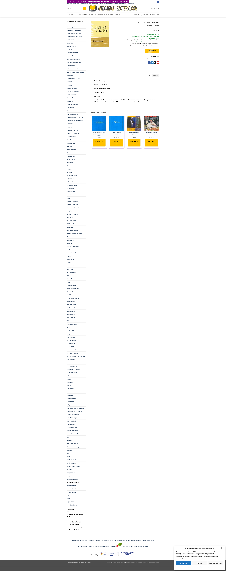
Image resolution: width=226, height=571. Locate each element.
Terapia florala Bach (72, 479)
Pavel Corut (70, 346)
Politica (69, 376)
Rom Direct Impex (72, 418)
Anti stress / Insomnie (73, 59)
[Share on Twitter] (152, 62)
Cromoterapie (71, 143)
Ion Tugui (69, 256)
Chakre (69, 111)
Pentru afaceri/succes (73, 350)
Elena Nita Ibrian (72, 185)
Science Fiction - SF (72, 434)
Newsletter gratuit (100, 15)
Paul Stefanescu (71, 340)
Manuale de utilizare (73, 288)
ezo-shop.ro (95, 3)
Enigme (69, 198)
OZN (68, 327)
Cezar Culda (70, 107)
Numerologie (71, 314)
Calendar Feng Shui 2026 (74, 36)
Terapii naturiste (71, 485)
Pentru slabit (70, 363)
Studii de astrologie (72, 443)
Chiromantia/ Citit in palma (75, 120)
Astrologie (70, 75)
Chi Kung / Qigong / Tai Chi (75, 117)
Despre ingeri (71, 159)
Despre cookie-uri (136, 540)
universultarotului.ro (121, 3)
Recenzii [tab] (155, 75)
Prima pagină (141, 22)
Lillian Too (70, 269)
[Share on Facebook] (149, 62)
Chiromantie (70, 123)
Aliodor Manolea (72, 56)
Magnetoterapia (71, 285)
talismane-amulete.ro (88, 3)
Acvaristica (70, 43)
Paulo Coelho (71, 343)
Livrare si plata (82, 546)
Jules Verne (70, 259)
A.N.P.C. (82, 540)
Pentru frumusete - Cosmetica (76, 356)
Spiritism (69, 440)
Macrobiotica (71, 279)
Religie (69, 405)
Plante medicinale (72, 372)
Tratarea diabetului (72, 489)
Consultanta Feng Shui (73, 133)
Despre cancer (71, 156)
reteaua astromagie (94, 540)
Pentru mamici (71, 359)
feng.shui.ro (69, 3)
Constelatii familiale (73, 130)
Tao (68, 453)
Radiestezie (70, 388)
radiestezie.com (130, 3)
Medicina (69, 295)
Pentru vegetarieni (72, 366)
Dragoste (69, 169)
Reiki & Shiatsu (71, 398)
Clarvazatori (70, 127)
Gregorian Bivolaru (72, 230)
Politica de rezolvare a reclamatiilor (98, 546)
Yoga (68, 498)
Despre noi (75, 540)
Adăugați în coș (152, 51)
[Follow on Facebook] (158, 2)
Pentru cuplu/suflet (72, 353)
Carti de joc (70, 101)
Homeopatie (70, 240)
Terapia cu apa (71, 472)
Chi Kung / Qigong (72, 114)
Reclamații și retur (148, 540)
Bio (86, 540)
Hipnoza (69, 237)
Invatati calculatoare (73, 250)
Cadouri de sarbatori (73, 91)
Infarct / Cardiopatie (73, 246)
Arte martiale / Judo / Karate (75, 72)
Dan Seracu (70, 146)
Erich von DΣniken (72, 204)
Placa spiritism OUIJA (73, 369)
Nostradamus (71, 311)
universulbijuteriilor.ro (78, 3)
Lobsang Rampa (71, 272)
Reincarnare (70, 401)
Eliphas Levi (70, 188)
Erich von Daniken (72, 201)
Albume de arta (71, 46)
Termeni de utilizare (107, 540)
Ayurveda (69, 81)
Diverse (69, 166)
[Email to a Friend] (155, 62)
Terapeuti (69, 469)
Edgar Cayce (70, 178)
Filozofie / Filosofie (72, 214)
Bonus (73, 15)
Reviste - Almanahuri (73, 414)
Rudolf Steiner (71, 424)
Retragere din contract (141, 546)
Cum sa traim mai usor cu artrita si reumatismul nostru (99, 134)
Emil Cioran (70, 195)
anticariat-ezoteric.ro (103, 3)
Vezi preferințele (215, 563)
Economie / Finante (72, 175)
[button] (222, 548)
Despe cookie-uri (192, 567)
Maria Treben (71, 292)
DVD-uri (69, 172)
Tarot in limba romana (73, 466)
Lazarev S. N (70, 266)
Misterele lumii (71, 304)
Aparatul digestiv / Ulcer (74, 62)
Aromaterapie (71, 65)
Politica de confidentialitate (122, 540)
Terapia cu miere (71, 476)
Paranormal (70, 330)
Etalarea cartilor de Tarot (74, 208)
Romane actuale (71, 421)
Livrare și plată (87, 15)
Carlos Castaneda (72, 94)
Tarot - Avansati (71, 459)
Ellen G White (71, 191)
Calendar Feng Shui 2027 (74, 33)
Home (68, 15)
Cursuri (110, 15)
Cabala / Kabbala (72, 88)
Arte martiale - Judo (73, 69)
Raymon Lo (70, 395)
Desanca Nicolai (71, 149)
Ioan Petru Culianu (72, 253)
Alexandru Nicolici (72, 52)
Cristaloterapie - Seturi (73, 140)
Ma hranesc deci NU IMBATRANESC (151, 133)
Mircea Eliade (71, 301)
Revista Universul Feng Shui (75, 411)
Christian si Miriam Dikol (74, 30)
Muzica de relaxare (72, 308)
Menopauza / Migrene (73, 298)
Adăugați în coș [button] (99, 143)
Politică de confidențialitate (203, 567)
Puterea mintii (71, 385)
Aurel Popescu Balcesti (73, 78)
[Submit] (84, 8)
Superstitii (70, 450)
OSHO (68, 321)
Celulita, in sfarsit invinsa (116, 133)
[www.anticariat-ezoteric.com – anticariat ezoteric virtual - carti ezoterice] (113, 8)
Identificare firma (128, 546)
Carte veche (70, 98)
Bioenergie (70, 85)
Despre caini (70, 153)
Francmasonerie (71, 220)
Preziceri (69, 379)
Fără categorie (71, 27)
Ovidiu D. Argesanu (72, 324)
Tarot (68, 456)
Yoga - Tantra (71, 501)
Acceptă (183, 563)
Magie (68, 282)
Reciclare (113, 546)
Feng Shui (69, 211)
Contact (117, 15)
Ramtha (69, 392)
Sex (68, 437)
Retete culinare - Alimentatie (75, 408)
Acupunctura (71, 39)
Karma (69, 262)
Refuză (199, 563)
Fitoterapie (70, 217)
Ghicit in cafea (71, 224)
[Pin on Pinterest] (158, 62)
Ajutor (79, 15)
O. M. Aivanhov (71, 317)
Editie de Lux (70, 182)
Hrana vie (69, 243)
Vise (68, 495)
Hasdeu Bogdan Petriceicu (74, 233)
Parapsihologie (71, 334)
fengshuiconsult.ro (113, 3)
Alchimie (69, 49)
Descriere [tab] (147, 75)
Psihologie (70, 382)
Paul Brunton (71, 337)
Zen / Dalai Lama (72, 505)
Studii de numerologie (73, 447)
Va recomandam (71, 492)
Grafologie (70, 227)
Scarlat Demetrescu (72, 430)
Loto (68, 275)
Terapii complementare (73, 482)
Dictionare (70, 162)
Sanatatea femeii (72, 427)
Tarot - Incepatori (72, 463)
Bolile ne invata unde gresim (134, 133)
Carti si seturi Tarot (72, 104)
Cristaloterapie (71, 136)
